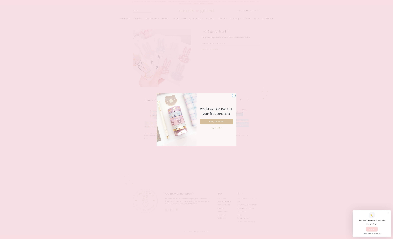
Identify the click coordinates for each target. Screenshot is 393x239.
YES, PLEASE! (216, 122)
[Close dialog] (234, 95)
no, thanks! (216, 128)
